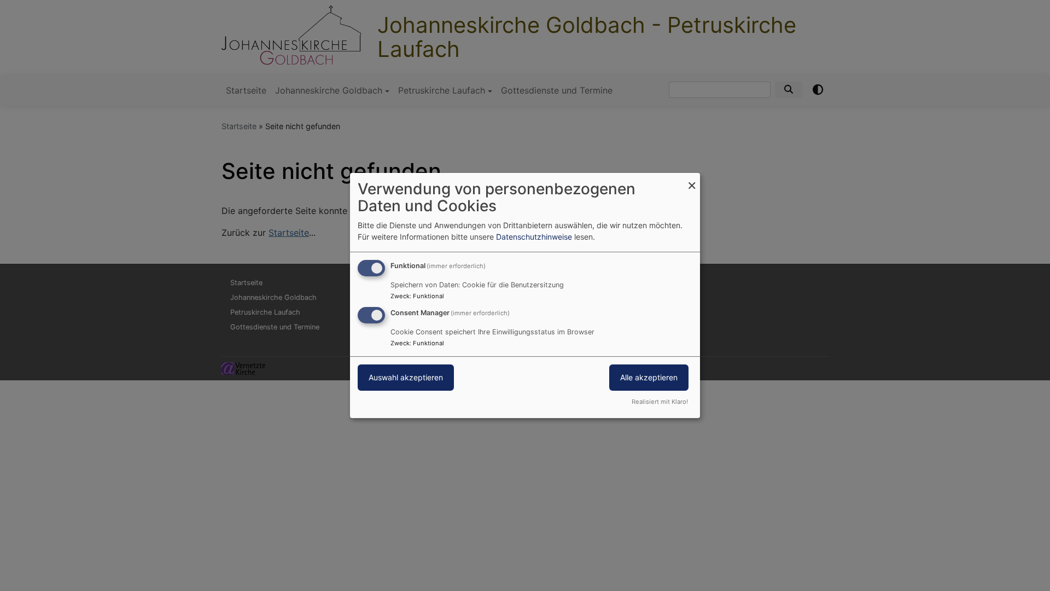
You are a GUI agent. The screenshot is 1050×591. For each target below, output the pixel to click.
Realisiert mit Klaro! (660, 401)
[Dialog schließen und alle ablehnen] (692, 180)
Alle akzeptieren (649, 377)
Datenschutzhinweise (534, 236)
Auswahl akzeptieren (406, 377)
